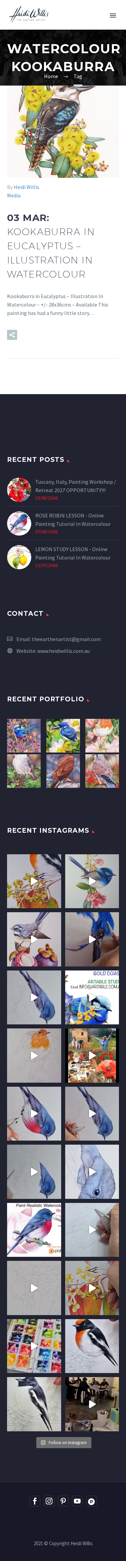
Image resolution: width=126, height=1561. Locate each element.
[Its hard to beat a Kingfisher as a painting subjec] (92, 939)
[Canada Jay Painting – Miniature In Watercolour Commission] (24, 771)
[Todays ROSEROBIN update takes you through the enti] (34, 1114)
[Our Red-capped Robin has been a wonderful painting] (34, 1346)
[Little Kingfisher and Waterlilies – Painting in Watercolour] (63, 736)
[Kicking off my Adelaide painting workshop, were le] (34, 1404)
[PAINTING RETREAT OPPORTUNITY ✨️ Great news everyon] (92, 1055)
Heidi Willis (26, 187)
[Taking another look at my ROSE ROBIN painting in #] (34, 997)
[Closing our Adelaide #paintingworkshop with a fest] (92, 1288)
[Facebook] (35, 1501)
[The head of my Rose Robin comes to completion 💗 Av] (92, 1172)
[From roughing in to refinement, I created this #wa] (34, 1288)
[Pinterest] (63, 1501)
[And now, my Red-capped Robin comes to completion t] (34, 881)
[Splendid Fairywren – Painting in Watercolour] (24, 736)
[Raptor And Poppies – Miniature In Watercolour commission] (102, 771)
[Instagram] (49, 1501)
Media (13, 195)
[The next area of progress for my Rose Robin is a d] (34, 1172)
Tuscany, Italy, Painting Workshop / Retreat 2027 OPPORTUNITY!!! (75, 485)
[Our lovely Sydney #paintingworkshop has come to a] (92, 1404)
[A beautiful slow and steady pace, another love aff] (34, 1055)
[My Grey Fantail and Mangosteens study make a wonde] (34, 939)
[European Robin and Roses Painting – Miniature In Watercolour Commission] (102, 736)
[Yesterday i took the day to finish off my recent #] (92, 881)
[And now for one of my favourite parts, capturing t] (92, 1114)
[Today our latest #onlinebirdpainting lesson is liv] (34, 1230)
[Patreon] (91, 1501)
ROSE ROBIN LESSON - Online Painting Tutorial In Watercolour (73, 519)
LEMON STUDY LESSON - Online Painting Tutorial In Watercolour (73, 553)
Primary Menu (113, 15)
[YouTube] (77, 1501)
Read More (47, 335)
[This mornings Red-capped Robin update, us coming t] (92, 1346)
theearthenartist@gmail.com (66, 639)
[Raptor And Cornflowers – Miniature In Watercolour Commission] (63, 771)
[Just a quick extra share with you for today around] (92, 997)
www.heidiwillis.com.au (63, 650)
